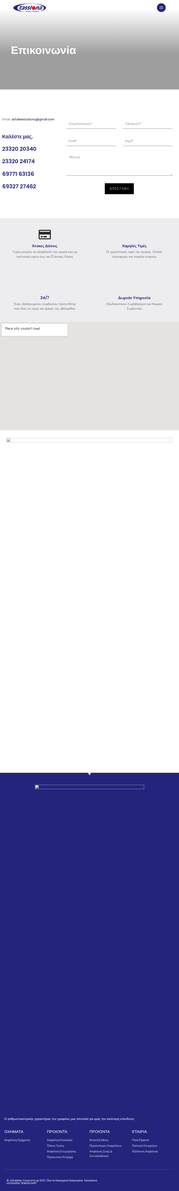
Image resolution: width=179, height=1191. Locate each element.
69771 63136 (18, 174)
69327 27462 (19, 186)
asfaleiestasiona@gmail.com (32, 119)
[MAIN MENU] (161, 7)
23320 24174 (18, 161)
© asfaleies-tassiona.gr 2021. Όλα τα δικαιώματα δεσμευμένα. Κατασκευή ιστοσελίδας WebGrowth (52, 1182)
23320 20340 (19, 149)
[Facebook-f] (138, 1180)
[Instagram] (147, 1180)
